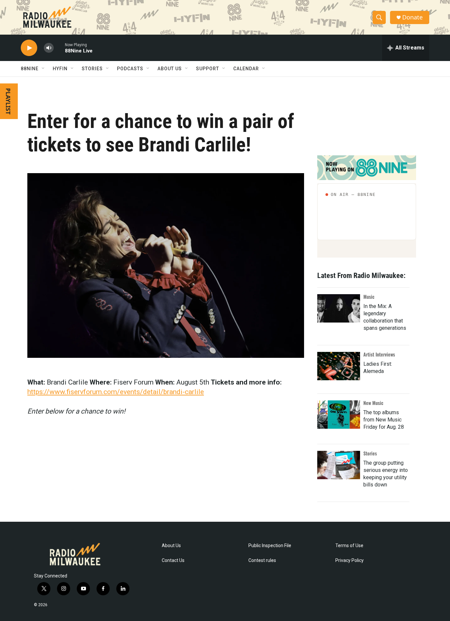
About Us (171, 545)
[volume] (48, 48)
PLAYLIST (8, 101)
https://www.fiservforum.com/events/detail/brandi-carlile (115, 392)
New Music (373, 402)
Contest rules (262, 560)
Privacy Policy (349, 560)
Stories (370, 453)
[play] (29, 48)
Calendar (246, 68)
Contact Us (173, 560)
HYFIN (60, 68)
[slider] (59, 47)
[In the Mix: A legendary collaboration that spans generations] (338, 308)
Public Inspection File (269, 545)
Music (369, 296)
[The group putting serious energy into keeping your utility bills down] (338, 465)
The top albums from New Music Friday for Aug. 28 (383, 419)
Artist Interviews (379, 354)
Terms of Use (349, 545)
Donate (412, 17)
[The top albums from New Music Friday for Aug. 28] (338, 414)
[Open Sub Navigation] (43, 68)
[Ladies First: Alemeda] (338, 366)
